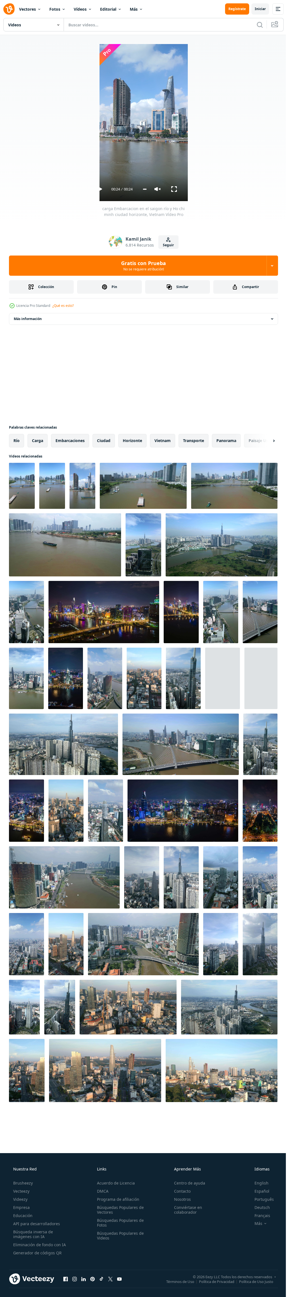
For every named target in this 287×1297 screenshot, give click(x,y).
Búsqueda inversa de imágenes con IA (32, 1234)
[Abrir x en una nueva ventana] (110, 1279)
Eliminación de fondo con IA (39, 1244)
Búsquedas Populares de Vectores (118, 1210)
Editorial (108, 9)
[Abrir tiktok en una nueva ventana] (101, 1279)
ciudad (103, 440)
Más (134, 9)
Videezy (20, 1199)
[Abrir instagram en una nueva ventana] (74, 1279)
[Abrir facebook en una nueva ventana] (65, 1279)
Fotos (54, 9)
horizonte (132, 440)
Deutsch (258, 1207)
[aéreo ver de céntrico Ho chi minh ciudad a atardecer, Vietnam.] (27, 1070)
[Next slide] (265, 440)
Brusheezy (22, 1183)
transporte (193, 440)
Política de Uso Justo (252, 1281)
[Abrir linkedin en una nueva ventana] (83, 1279)
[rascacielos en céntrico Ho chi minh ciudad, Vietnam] (181, 877)
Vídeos (80, 9)
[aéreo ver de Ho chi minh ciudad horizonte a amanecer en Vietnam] (221, 1070)
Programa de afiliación (116, 1199)
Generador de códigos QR (37, 1252)
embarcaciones (70, 440)
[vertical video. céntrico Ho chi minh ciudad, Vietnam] (221, 544)
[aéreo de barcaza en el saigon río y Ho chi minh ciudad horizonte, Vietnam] (22, 486)
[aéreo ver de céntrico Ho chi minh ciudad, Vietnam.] (260, 678)
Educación (22, 1215)
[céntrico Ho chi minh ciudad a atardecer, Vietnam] (66, 944)
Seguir (166, 245)
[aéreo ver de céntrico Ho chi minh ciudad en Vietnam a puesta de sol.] (144, 678)
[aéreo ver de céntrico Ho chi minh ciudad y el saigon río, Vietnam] (64, 877)
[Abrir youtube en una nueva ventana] (119, 1279)
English (258, 1183)
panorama (226, 440)
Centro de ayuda (186, 1183)
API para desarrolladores (36, 1223)
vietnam (162, 440)
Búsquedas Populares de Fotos (118, 1223)
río (16, 440)
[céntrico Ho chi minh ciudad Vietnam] (260, 877)
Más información (28, 318)
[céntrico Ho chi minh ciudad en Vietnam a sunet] (222, 678)
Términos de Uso (176, 1281)
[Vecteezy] (9, 9)
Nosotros (179, 1199)
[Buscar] (255, 24)
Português (260, 1199)
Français (259, 1215)
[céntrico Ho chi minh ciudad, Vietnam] (143, 544)
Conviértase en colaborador (185, 1210)
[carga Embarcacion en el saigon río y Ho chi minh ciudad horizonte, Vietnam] (82, 486)
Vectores (27, 9)
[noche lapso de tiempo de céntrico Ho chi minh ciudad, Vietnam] (103, 612)
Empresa (21, 1207)
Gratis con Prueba (141, 266)
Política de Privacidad (212, 1281)
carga (37, 440)
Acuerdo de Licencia (114, 1183)
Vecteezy (21, 1191)
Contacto (179, 1191)
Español (258, 1191)
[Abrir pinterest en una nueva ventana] (92, 1279)
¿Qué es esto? (63, 305)
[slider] (142, 189)
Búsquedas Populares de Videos (118, 1236)
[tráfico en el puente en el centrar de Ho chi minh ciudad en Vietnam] (104, 678)
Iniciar (256, 8)
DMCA (101, 1191)
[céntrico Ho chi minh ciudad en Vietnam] (26, 944)
